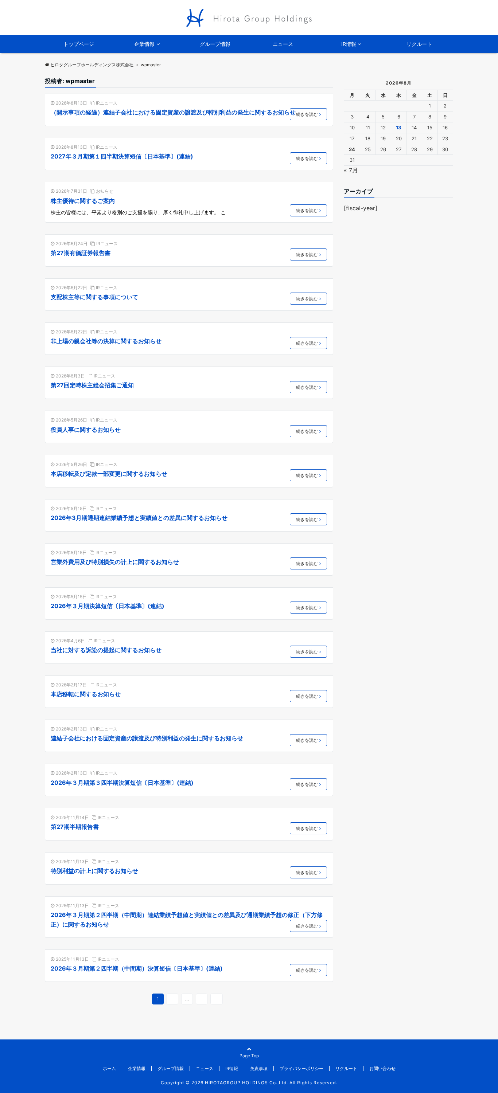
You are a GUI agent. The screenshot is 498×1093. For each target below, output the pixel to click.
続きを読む (307, 114)
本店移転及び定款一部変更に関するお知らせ (109, 473)
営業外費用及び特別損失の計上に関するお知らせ (115, 561)
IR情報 (348, 44)
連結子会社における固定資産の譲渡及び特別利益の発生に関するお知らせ (147, 738)
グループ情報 (215, 44)
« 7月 (351, 170)
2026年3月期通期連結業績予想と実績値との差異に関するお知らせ (139, 517)
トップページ (78, 44)
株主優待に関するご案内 (83, 200)
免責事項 (259, 1068)
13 (201, 999)
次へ (216, 999)
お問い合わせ (382, 1068)
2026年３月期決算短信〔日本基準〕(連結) (107, 606)
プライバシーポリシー (301, 1068)
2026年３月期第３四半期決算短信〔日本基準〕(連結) (122, 782)
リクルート (419, 44)
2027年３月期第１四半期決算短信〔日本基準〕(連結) (122, 156)
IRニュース (106, 103)
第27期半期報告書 (75, 826)
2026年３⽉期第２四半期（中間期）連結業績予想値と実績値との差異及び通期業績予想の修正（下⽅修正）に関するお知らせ (187, 919)
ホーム (109, 1068)
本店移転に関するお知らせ (86, 694)
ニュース (283, 44)
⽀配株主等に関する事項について (94, 297)
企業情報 (144, 44)
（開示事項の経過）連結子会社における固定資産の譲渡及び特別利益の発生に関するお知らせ (173, 112)
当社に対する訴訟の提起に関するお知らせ (106, 650)
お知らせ (104, 191)
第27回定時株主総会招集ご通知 (92, 385)
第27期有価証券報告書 (80, 252)
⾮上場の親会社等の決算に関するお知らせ (106, 341)
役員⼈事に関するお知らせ (86, 429)
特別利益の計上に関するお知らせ (94, 870)
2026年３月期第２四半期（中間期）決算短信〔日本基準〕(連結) (137, 968)
